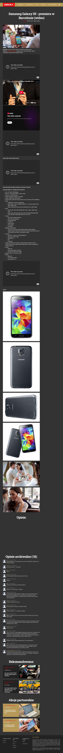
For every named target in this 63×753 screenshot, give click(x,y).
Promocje (43, 4)
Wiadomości (20, 4)
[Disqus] (21, 535)
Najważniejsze (29, 4)
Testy (36, 4)
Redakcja (38, 21)
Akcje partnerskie (52, 4)
